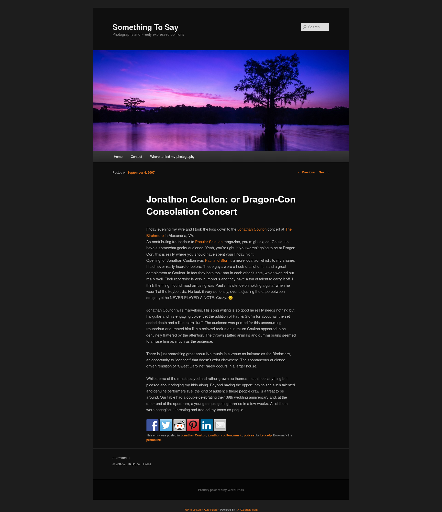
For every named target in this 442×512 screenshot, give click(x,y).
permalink (153, 439)
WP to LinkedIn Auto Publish (201, 509)
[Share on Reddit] (179, 425)
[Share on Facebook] (152, 425)
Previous (306, 172)
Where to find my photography (172, 156)
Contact (136, 156)
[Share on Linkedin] (207, 425)
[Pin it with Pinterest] (193, 425)
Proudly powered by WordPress (221, 489)
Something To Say (146, 26)
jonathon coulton (220, 435)
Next (324, 172)
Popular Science (209, 241)
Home (118, 156)
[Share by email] (220, 425)
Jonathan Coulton (252, 229)
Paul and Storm (218, 260)
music (237, 435)
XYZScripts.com (247, 509)
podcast (250, 435)
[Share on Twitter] (166, 425)
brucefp (266, 435)
